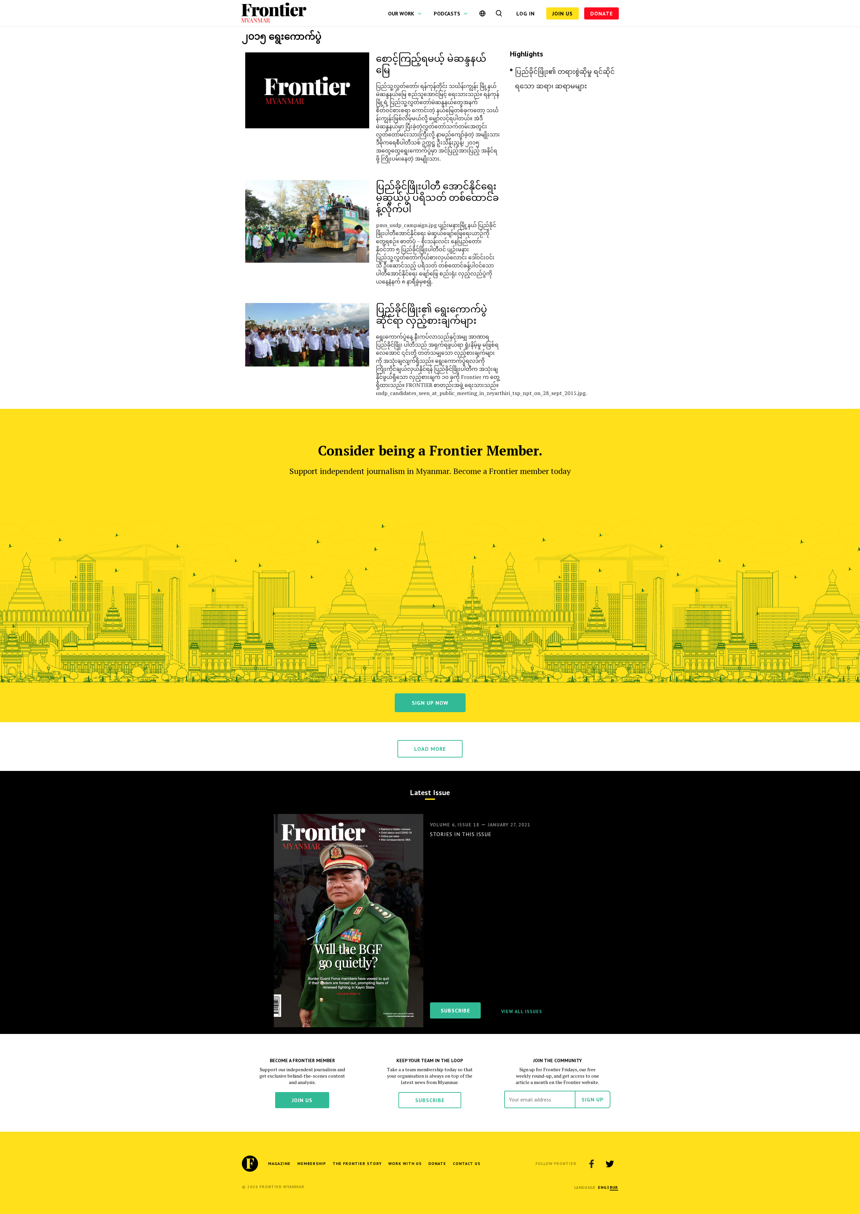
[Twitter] (609, 1163)
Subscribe (429, 1100)
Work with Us (405, 1163)
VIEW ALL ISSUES (521, 1011)
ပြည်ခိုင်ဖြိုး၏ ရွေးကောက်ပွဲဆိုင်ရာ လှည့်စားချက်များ (431, 314)
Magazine (279, 1163)
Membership (311, 1163)
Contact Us (466, 1163)
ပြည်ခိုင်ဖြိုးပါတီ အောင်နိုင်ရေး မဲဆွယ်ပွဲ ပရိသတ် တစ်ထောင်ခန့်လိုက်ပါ (437, 197)
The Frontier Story (357, 1163)
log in (525, 13)
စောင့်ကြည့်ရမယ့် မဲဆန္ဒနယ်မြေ (431, 64)
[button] (602, 1187)
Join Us (562, 13)
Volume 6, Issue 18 (454, 825)
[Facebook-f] (591, 1163)
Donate (601, 13)
